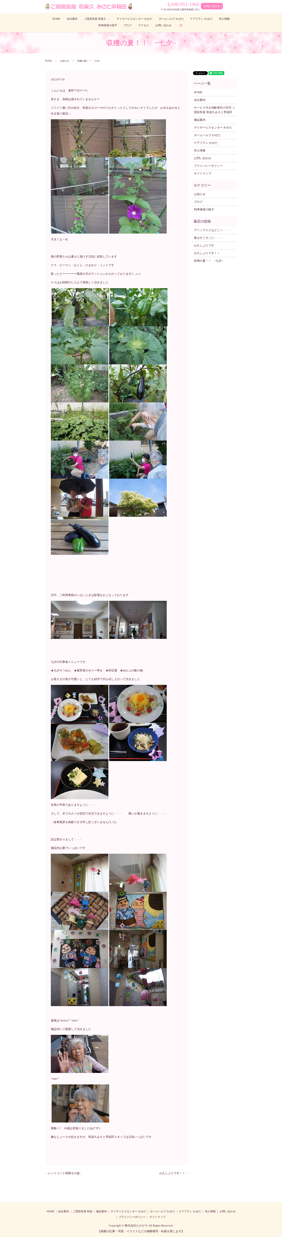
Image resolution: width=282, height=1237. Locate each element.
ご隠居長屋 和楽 (82, 1211)
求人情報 (224, 18)
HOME (56, 18)
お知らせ (64, 61)
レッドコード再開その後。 (65, 1173)
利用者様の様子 (107, 25)
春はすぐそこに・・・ (208, 237)
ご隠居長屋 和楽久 (95, 18)
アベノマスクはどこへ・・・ (212, 230)
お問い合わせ (212, 6)
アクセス (143, 25)
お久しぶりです (204, 245)
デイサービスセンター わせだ (134, 18)
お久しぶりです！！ (172, 1173)
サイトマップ (202, 173)
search (181, 25)
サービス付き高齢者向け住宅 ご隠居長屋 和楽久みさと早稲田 (214, 110)
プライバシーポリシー (208, 165)
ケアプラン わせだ (201, 18)
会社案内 (72, 18)
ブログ (128, 25)
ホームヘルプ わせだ (171, 18)
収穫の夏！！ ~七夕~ (210, 260)
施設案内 (199, 119)
